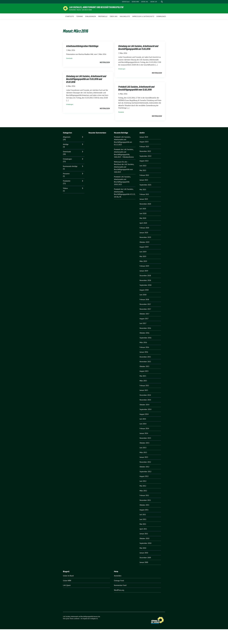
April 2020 (143, 223)
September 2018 (145, 285)
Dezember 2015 (145, 357)
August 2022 (144, 161)
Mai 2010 (143, 548)
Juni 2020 (143, 213)
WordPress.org (119, 590)
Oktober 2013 (144, 443)
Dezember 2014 (145, 395)
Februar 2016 (144, 347)
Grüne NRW (67, 580)
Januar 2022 (144, 180)
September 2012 (145, 471)
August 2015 (144, 371)
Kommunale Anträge (70, 166)
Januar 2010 (144, 553)
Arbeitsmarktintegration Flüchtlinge (82, 46)
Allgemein (66, 137)
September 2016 (145, 338)
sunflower (77, 618)
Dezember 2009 (145, 558)
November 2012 (145, 462)
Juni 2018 (143, 295)
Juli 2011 (143, 514)
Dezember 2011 (145, 500)
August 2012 (144, 476)
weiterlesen (105, 62)
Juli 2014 (143, 419)
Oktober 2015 (144, 366)
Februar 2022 (144, 175)
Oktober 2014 (144, 405)
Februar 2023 (144, 146)
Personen (66, 174)
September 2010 (145, 543)
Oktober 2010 (144, 538)
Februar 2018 (144, 299)
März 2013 (143, 452)
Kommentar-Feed (120, 585)
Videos (65, 188)
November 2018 (145, 280)
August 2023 (144, 142)
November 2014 (145, 400)
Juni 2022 (143, 166)
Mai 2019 (143, 256)
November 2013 (145, 438)
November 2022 (145, 151)
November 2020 (145, 204)
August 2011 (144, 510)
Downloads (69, 58)
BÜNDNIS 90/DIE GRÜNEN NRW (80, 10)
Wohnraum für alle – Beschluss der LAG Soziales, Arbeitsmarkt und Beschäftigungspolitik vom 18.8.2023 (124, 167)
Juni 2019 (143, 252)
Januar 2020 (144, 232)
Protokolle (121, 112)
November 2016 (145, 328)
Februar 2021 (144, 194)
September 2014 (145, 409)
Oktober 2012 (144, 467)
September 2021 (145, 185)
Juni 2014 (143, 424)
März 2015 (143, 381)
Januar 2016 (144, 352)
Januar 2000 (144, 562)
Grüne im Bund (68, 576)
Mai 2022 (143, 170)
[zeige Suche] (162, 1)
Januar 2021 (144, 199)
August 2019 (144, 247)
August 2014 (144, 414)
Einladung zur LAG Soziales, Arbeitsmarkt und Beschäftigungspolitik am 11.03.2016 (138, 47)
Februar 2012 (144, 495)
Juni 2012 (143, 481)
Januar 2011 (144, 534)
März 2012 (143, 491)
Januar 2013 (144, 457)
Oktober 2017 (144, 314)
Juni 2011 (143, 519)
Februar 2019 (144, 266)
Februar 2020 (144, 228)
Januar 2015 (144, 390)
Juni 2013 (143, 448)
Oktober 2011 (144, 505)
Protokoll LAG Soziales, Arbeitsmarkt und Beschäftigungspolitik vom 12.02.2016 (136, 88)
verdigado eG (94, 618)
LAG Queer (67, 585)
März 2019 (143, 261)
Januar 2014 (144, 433)
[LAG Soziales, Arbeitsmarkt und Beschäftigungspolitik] (65, 8)
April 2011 (143, 529)
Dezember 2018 (145, 275)
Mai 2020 (143, 218)
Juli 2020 (143, 209)
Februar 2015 (144, 385)
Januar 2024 (144, 137)
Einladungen (121, 69)
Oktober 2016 (144, 333)
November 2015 (145, 361)
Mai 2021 (143, 189)
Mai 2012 (143, 486)
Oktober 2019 (144, 242)
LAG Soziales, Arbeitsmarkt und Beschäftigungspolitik (96, 7)
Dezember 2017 (145, 304)
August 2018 (144, 290)
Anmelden (117, 576)
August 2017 (144, 319)
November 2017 (145, 309)
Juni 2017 (143, 323)
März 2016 (143, 342)
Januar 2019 (144, 271)
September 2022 (145, 156)
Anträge (65, 144)
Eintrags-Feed (119, 580)
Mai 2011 (143, 524)
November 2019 (145, 237)
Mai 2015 (143, 376)
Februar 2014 (144, 428)
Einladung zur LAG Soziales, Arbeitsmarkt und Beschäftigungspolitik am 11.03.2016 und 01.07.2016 (86, 79)
